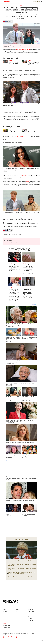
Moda (24, 287)
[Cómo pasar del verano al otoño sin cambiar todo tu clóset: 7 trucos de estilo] (28, 281)
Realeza (21, 5)
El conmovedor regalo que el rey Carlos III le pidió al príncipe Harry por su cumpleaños (14, 62)
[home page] (6, 1)
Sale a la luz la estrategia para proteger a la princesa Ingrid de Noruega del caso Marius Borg (33, 131)
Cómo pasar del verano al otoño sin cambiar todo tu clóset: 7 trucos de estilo (28, 292)
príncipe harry (7, 234)
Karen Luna (31, 273)
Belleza (24, 263)
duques (27, 181)
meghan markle (17, 234)
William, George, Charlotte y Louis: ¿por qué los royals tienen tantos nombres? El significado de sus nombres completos (14, 294)
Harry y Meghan (20, 136)
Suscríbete (37, 1)
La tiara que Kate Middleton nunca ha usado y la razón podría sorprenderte (20, 577)
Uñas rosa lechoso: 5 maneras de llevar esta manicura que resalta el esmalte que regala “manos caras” (28, 268)
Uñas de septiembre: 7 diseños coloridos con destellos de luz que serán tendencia (22, 569)
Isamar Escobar (16, 272)
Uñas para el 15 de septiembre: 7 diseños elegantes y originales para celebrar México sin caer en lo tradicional (21, 573)
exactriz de (10, 111)
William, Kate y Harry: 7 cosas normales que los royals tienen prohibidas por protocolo (22, 565)
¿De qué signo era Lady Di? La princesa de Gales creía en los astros (21, 560)
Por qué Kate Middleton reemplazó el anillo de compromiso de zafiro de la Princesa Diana (15, 131)
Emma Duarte (24, 18)
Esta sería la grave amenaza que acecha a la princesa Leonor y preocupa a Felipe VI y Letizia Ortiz (33, 63)
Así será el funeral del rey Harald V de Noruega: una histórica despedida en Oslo (14, 267)
